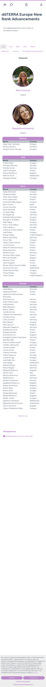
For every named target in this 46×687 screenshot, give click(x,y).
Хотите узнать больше (23, 681)
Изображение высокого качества (19, 436)
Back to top (23, 416)
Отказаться (34, 678)
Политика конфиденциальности (23, 684)
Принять (12, 678)
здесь (36, 672)
